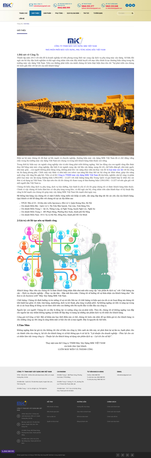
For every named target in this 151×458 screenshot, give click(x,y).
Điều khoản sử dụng (52, 406)
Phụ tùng (59, 13)
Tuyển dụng (98, 13)
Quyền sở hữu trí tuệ (52, 421)
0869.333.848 (112, 6)
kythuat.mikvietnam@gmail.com (91, 8)
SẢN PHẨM (47, 13)
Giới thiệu (35, 13)
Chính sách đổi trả (112, 416)
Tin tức (86, 13)
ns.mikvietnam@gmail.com (114, 8)
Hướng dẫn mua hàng (83, 406)
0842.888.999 (64, 7)
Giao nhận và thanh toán (84, 411)
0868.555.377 (88, 6)
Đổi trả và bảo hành (82, 416)
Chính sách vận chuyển (113, 411)
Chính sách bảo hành (113, 421)
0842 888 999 (8, 451)
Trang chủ (23, 13)
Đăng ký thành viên (82, 421)
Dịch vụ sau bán (73, 13)
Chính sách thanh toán (113, 406)
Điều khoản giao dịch (53, 411)
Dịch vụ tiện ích (51, 416)
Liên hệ (21, 18)
